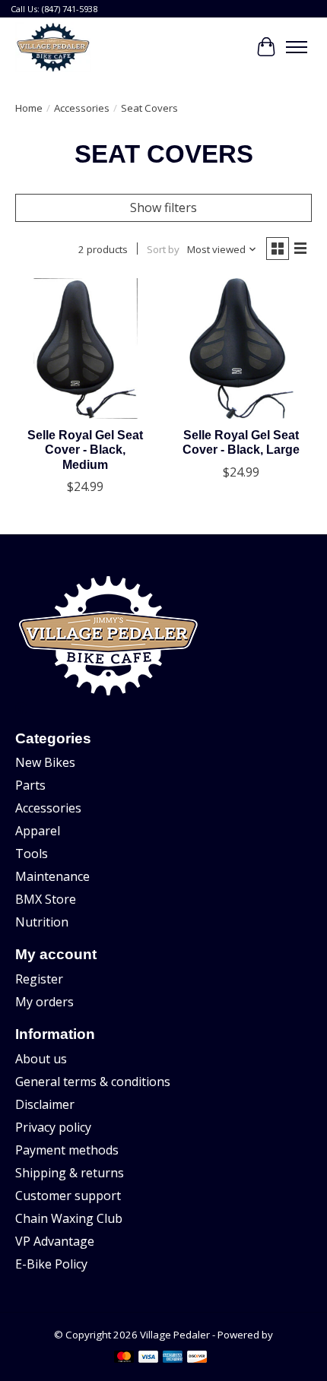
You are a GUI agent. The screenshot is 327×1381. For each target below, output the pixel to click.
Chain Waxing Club (68, 1218)
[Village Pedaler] (52, 47)
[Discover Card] (197, 1358)
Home (29, 108)
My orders (44, 1001)
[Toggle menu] (296, 47)
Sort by (163, 249)
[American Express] (173, 1358)
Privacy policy (53, 1127)
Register (39, 979)
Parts (30, 785)
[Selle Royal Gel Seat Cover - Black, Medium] (85, 348)
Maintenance (52, 876)
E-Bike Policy (51, 1264)
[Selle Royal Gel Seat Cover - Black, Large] (241, 348)
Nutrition (41, 922)
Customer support (68, 1195)
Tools (31, 853)
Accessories (82, 108)
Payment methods (67, 1150)
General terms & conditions (92, 1081)
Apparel (37, 830)
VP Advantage (54, 1241)
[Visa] (148, 1358)
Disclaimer (45, 1104)
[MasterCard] (124, 1358)
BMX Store (45, 899)
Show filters (163, 207)
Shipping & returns (69, 1172)
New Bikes (45, 762)
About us (41, 1058)
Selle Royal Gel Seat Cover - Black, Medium (85, 449)
